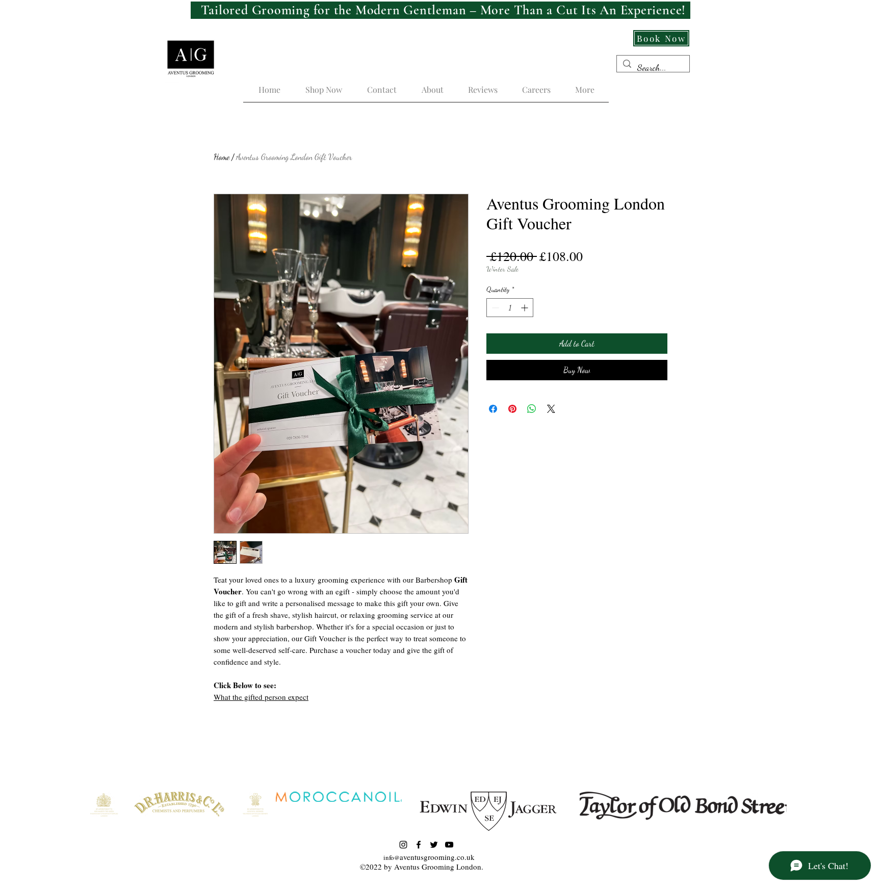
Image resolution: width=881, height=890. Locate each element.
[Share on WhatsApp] (532, 409)
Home (221, 157)
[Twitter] (434, 845)
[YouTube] (449, 845)
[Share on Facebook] (493, 409)
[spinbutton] (510, 308)
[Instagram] (403, 845)
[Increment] (525, 308)
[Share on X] (551, 409)
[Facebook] (418, 845)
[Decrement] (494, 308)
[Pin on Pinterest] (512, 409)
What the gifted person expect (261, 697)
